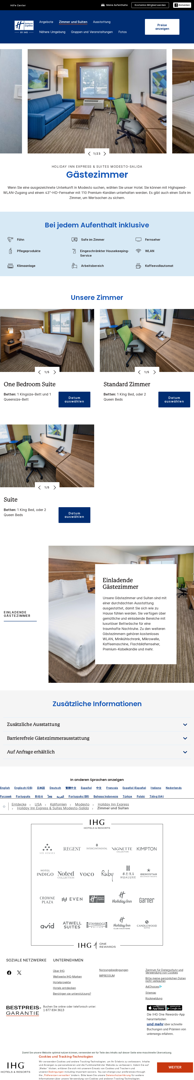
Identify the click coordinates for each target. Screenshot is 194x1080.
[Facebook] (10, 972)
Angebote (46, 22)
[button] (182, 5)
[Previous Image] (90, 153)
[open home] (5, 806)
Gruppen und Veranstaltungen (92, 32)
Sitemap (151, 992)
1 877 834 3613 (53, 1010)
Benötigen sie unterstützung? (72, 993)
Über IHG (59, 970)
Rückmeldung (154, 998)
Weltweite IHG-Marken (67, 976)
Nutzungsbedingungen (113, 970)
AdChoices (152, 986)
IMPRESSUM (107, 975)
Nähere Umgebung (52, 32)
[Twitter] (19, 972)
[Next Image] (104, 153)
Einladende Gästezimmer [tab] (17, 614)
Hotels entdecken (64, 988)
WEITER (175, 1067)
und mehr (155, 1024)
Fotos (122, 32)
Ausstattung (101, 22)
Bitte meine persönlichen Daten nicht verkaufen (166, 980)
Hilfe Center (18, 5)
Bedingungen (56, 1071)
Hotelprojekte (62, 982)
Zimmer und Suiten (73, 22)
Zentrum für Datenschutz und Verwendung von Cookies (164, 971)
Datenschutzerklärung (118, 1075)
